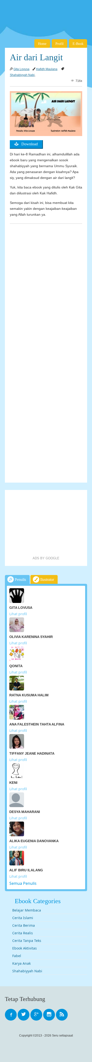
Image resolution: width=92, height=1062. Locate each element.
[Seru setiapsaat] (46, 14)
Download (28, 144)
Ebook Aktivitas (24, 948)
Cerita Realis (22, 933)
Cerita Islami (22, 917)
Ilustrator (46, 579)
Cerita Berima (23, 925)
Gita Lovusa (21, 69)
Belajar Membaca (26, 910)
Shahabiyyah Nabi (22, 75)
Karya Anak (21, 963)
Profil (59, 44)
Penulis (20, 579)
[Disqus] (46, 287)
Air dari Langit (36, 57)
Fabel (16, 955)
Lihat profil (18, 614)
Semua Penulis (23, 883)
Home (42, 44)
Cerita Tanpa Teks (26, 940)
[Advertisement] (46, 523)
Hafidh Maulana (46, 69)
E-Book (78, 44)
